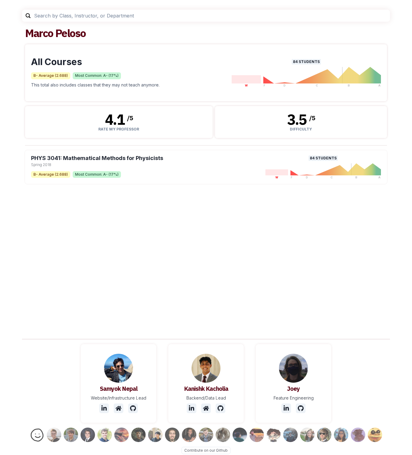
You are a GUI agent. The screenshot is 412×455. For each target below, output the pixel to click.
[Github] (133, 408)
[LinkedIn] (104, 408)
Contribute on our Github (206, 450)
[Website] (118, 408)
